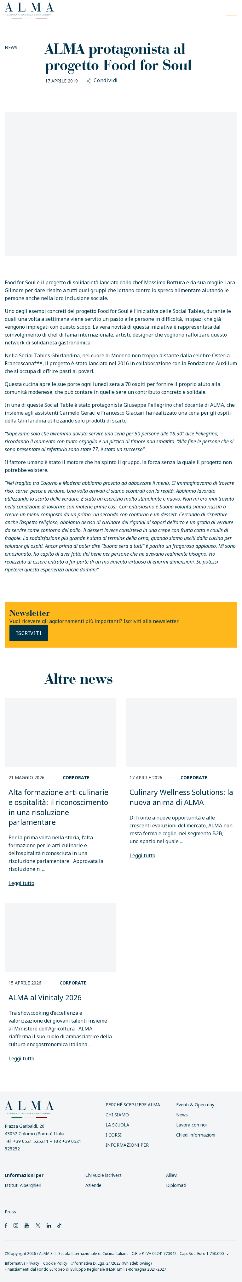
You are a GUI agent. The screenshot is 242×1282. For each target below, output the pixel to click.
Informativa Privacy (22, 1263)
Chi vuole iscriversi (104, 1175)
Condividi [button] (106, 80)
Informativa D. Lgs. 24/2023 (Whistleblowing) (111, 1263)
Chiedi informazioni (195, 1135)
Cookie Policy (55, 1263)
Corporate (76, 777)
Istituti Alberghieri (23, 1185)
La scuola (117, 1125)
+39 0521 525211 (31, 1141)
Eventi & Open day (195, 1105)
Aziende (93, 1185)
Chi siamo (117, 1115)
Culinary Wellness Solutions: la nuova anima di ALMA (181, 797)
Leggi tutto (21, 883)
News (11, 47)
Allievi (171, 1175)
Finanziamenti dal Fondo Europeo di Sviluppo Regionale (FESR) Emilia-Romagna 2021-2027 (85, 1269)
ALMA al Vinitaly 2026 (45, 997)
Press (10, 1212)
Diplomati (176, 1185)
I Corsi (114, 1135)
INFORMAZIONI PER (127, 1145)
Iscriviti (29, 633)
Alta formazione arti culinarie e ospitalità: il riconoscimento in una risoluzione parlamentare (58, 807)
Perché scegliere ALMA (133, 1105)
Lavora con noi (191, 1125)
